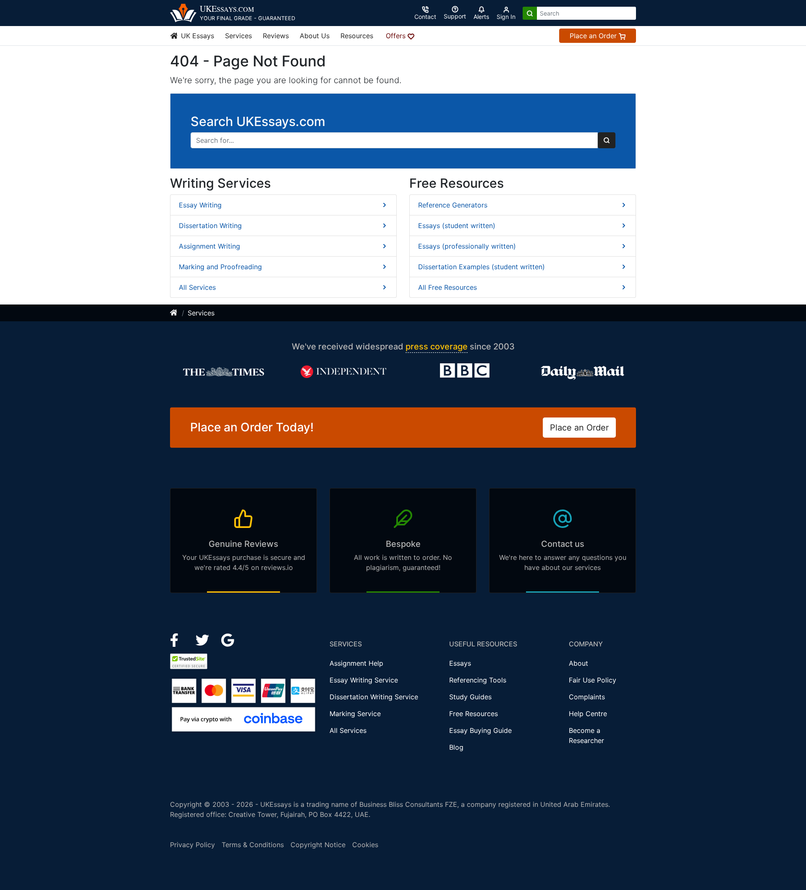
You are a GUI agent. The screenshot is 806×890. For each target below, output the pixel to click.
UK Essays (196, 36)
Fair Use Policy (592, 680)
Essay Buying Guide (480, 730)
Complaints (587, 697)
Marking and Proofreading (220, 267)
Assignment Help (356, 663)
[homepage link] (174, 313)
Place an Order (594, 36)
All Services (197, 287)
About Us (315, 36)
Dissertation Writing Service (374, 697)
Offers (397, 36)
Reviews (276, 36)
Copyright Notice (317, 844)
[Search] (530, 13)
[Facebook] (178, 639)
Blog (456, 747)
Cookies (365, 844)
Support (455, 16)
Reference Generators (452, 205)
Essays (460, 663)
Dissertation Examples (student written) (481, 267)
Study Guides (470, 697)
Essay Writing (200, 205)
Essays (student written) (456, 225)
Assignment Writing (209, 246)
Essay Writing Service (364, 680)
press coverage (437, 346)
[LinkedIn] (203, 639)
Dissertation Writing (210, 225)
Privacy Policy (192, 844)
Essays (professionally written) (467, 246)
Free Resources (473, 713)
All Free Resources (447, 287)
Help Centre (588, 713)
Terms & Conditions (253, 844)
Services (238, 36)
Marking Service (355, 713)
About (578, 663)
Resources (356, 36)
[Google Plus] (228, 639)
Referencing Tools (477, 680)
